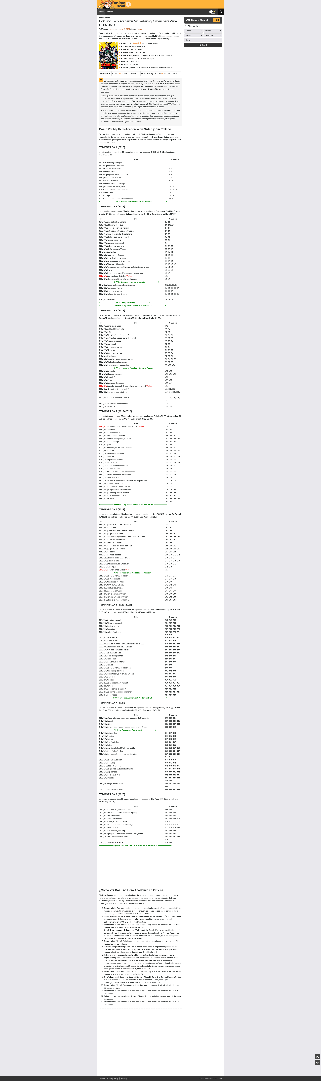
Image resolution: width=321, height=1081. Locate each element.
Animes (110, 12)
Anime (107, 18)
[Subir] (317, 1056)
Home (101, 12)
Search (204, 45)
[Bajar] (317, 1062)
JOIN (217, 20)
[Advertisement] (140, 866)
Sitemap (124, 1078)
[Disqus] (140, 1041)
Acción (139, 29)
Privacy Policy (112, 1078)
